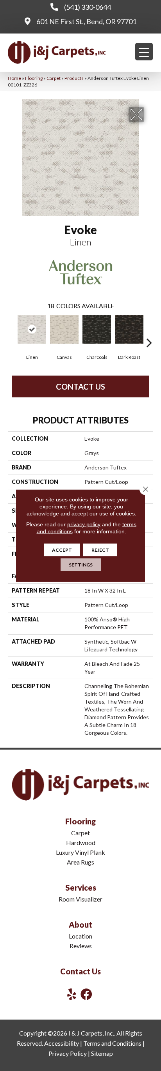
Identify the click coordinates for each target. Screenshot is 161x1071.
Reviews (81, 945)
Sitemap (102, 1053)
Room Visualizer (80, 899)
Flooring (34, 78)
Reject (100, 549)
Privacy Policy (67, 1053)
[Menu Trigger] (144, 51)
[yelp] (71, 994)
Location (80, 936)
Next (149, 331)
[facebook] (86, 994)
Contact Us (80, 386)
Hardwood (80, 842)
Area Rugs (80, 862)
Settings (81, 564)
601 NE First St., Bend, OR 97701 (86, 21)
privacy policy (83, 524)
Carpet (54, 78)
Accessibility (61, 1043)
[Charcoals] (96, 329)
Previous (12, 331)
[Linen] (32, 329)
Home (14, 78)
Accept (62, 549)
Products (74, 78)
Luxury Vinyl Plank (80, 852)
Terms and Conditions (112, 1043)
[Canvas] (64, 329)
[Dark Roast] (129, 329)
